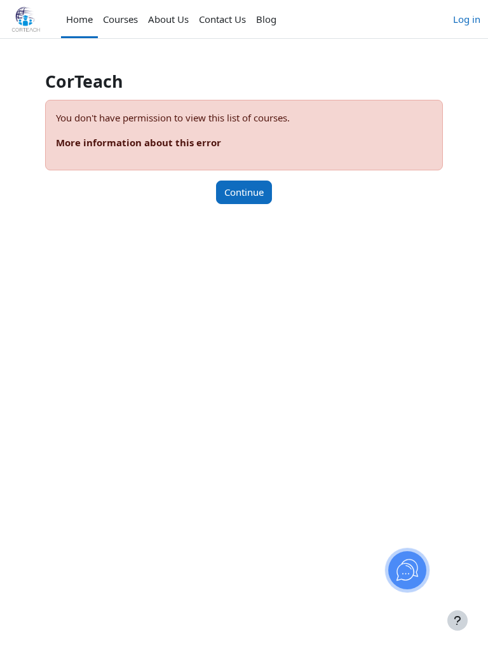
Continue (244, 192)
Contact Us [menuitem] (222, 19)
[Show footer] (457, 620)
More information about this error (138, 142)
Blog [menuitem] (266, 19)
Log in (466, 19)
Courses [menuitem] (120, 19)
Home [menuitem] (79, 19)
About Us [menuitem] (168, 19)
